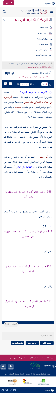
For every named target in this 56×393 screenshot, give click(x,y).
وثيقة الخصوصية (47, 358)
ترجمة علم (32, 343)
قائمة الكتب (43, 44)
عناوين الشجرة (17, 343)
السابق (14, 324)
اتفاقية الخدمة (33, 358)
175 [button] (26, 84)
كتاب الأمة (42, 33)
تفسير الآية (47, 343)
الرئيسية (48, 64)
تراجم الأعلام (41, 55)
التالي (7, 324)
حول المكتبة (42, 39)
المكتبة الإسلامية (32, 20)
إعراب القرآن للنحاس (36, 64)
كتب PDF (44, 28)
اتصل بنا (22, 358)
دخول (8, 3)
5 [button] (46, 84)
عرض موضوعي (42, 50)
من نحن (13, 358)
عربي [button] (48, 3)
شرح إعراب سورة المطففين (18, 64)
